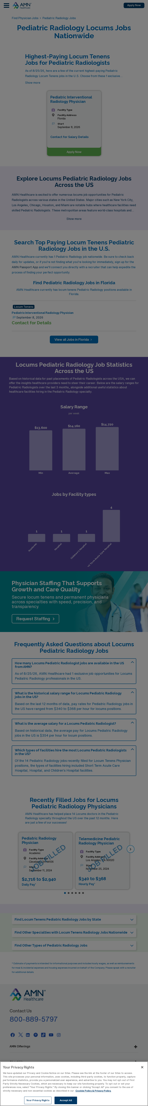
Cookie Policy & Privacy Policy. (93, 1091)
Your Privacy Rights (37, 1100)
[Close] (142, 1067)
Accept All (66, 1100)
